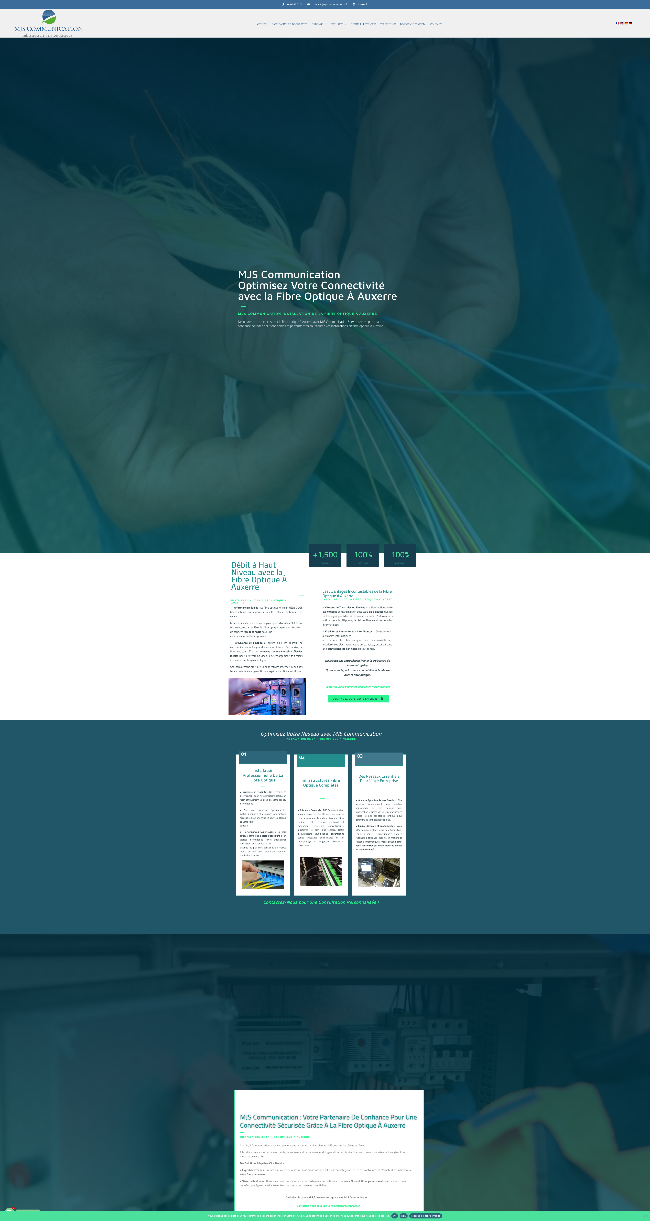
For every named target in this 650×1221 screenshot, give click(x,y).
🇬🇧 (622, 23)
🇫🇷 (617, 23)
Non (403, 1215)
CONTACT (436, 24)
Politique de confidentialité (425, 1215)
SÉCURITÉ (337, 24)
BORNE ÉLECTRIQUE (363, 24)
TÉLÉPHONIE (388, 24)
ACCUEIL (261, 24)
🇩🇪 (630, 23)
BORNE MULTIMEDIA (413, 24)
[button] (319, 24)
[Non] (644, 1215)
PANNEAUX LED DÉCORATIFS (289, 24)
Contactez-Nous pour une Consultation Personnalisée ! (357, 686)
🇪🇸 (626, 23)
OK (394, 1215)
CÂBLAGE (317, 24)
